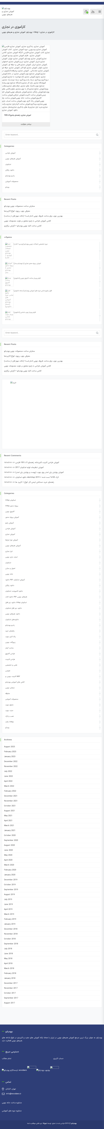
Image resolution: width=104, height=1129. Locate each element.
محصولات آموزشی (11, 181)
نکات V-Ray (9, 722)
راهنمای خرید (9, 631)
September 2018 (11, 943)
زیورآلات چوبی (10, 642)
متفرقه (7, 693)
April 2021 (8, 820)
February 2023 (10, 751)
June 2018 (8, 953)
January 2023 (9, 756)
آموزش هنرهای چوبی (13, 159)
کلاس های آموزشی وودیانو (14, 682)
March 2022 (9, 786)
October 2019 (10, 884)
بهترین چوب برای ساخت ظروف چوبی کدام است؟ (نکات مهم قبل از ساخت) (33, 216)
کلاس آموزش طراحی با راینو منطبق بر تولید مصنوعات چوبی (27, 221)
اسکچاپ (8, 164)
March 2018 (9, 968)
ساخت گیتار (9, 648)
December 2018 (10, 929)
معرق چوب (9, 705)
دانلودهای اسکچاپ (12, 619)
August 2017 (9, 1003)
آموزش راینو (9, 523)
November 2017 (11, 988)
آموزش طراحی (10, 153)
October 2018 (10, 938)
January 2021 (9, 830)
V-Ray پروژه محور (11, 506)
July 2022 (8, 771)
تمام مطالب (6, 1058)
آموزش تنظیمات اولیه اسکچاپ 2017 (29, 467)
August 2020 (9, 845)
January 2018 (9, 978)
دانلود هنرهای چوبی (12, 614)
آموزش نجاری (10, 534)
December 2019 (10, 879)
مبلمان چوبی (10, 688)
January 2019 (9, 924)
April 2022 (8, 781)
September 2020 (11, 840)
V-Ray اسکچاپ (10, 500)
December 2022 (10, 761)
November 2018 (11, 934)
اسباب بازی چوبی (11, 557)
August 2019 (9, 894)
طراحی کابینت (10, 659)
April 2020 (8, 860)
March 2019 (9, 914)
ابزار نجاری (9, 551)
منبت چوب (9, 710)
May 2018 (8, 958)
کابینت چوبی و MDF (12, 676)
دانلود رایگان (9, 170)
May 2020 (8, 855)
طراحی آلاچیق (10, 653)
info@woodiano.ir (13, 1093)
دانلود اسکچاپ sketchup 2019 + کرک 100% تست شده (37, 477)
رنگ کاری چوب (10, 636)
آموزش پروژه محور (12, 517)
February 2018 (10, 973)
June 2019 (8, 904)
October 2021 (10, 805)
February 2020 (10, 870)
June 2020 (8, 850)
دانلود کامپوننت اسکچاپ (14, 591)
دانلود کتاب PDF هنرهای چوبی (16, 597)
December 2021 (10, 796)
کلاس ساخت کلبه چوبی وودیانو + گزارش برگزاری (22, 225)
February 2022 (10, 791)
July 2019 (8, 899)
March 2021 (9, 825)
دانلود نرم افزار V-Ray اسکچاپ (16, 602)
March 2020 (9, 865)
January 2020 (9, 874)
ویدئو (7, 187)
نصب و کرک (9, 716)
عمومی (7, 671)
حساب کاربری (58, 1058)
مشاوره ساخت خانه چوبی (12, 1102)
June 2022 (8, 776)
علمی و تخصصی (11, 665)
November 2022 (11, 766)
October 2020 (10, 835)
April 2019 (8, 909)
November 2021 (11, 801)
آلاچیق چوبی (9, 511)
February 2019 (10, 919)
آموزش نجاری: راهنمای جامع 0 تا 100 (17, 115)
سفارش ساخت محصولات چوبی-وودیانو (19, 206)
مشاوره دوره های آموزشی (12, 1110)
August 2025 (9, 746)
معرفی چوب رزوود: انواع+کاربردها (17, 211)
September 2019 (11, 889)
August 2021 (9, 810)
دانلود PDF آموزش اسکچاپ (15, 580)
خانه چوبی (9, 574)
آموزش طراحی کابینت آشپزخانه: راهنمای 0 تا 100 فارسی (37, 462)
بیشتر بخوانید (26, 124)
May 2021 (8, 815)
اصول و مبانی (10, 568)
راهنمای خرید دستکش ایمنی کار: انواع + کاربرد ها (34, 482)
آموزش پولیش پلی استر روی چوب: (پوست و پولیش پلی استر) (39, 472)
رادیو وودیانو (10, 176)
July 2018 (8, 948)
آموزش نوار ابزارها (11, 540)
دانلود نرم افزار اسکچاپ (13, 608)
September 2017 (11, 998)
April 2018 (8, 963)
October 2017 (10, 993)
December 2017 (10, 983)
